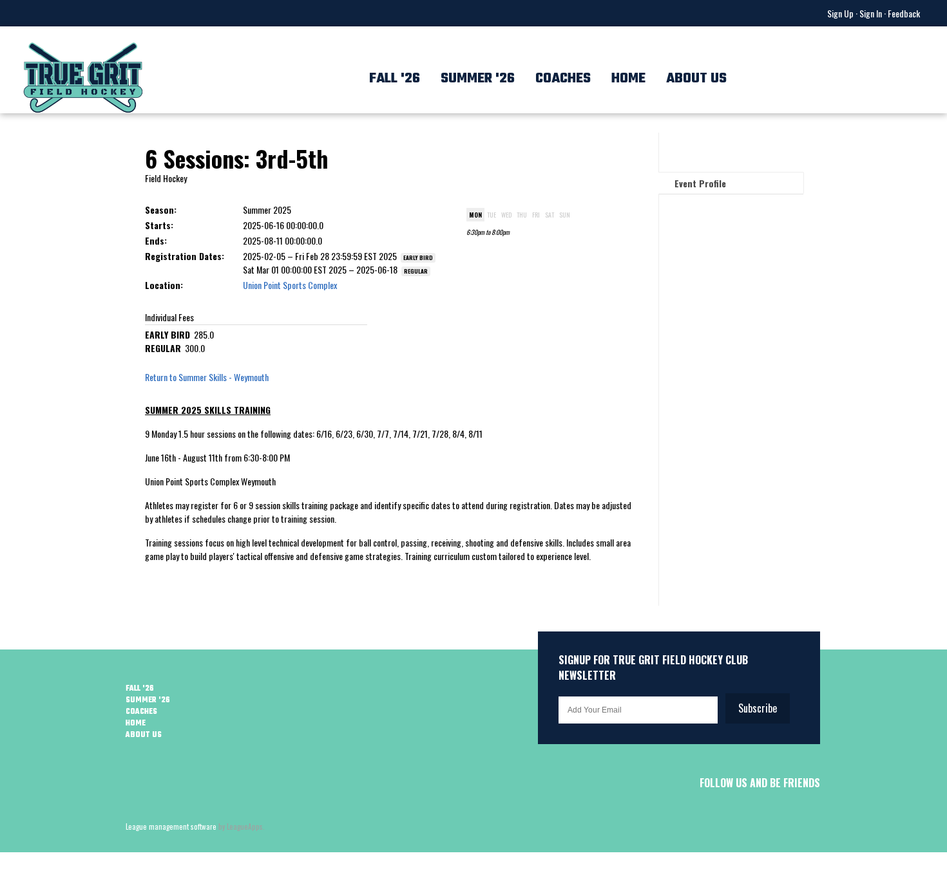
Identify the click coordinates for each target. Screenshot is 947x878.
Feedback (904, 13)
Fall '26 (394, 78)
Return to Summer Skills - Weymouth (207, 377)
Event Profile (700, 183)
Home (628, 78)
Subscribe (757, 708)
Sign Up (840, 13)
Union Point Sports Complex (290, 285)
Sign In (870, 13)
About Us (696, 78)
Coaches (563, 78)
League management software (171, 826)
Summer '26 (478, 78)
